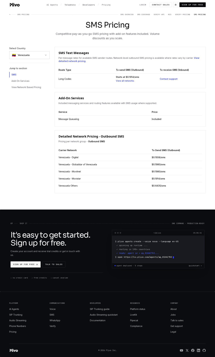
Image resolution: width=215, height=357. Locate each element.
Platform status (137, 309)
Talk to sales (54, 264)
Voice (53, 309)
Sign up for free (192, 5)
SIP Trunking (15, 314)
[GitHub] (204, 350)
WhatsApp (55, 320)
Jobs (173, 314)
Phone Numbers (17, 326)
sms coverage (143, 14)
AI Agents (14, 309)
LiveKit (133, 314)
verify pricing (182, 14)
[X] (187, 350)
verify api (159, 14)
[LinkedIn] (198, 350)
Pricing (12, 331)
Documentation (97, 320)
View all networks (125, 80)
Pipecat (134, 320)
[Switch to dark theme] (175, 4)
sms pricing (200, 14)
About (173, 309)
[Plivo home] (14, 5)
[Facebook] (192, 350)
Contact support (169, 79)
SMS (13, 74)
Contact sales (161, 5)
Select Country (17, 48)
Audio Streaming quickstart (104, 314)
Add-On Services (20, 81)
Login (143, 5)
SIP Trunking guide (100, 309)
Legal (173, 331)
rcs (169, 14)
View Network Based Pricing (26, 87)
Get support (176, 326)
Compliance (136, 326)
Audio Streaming (17, 320)
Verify (53, 326)
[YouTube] (181, 350)
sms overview (126, 14)
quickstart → (195, 266)
